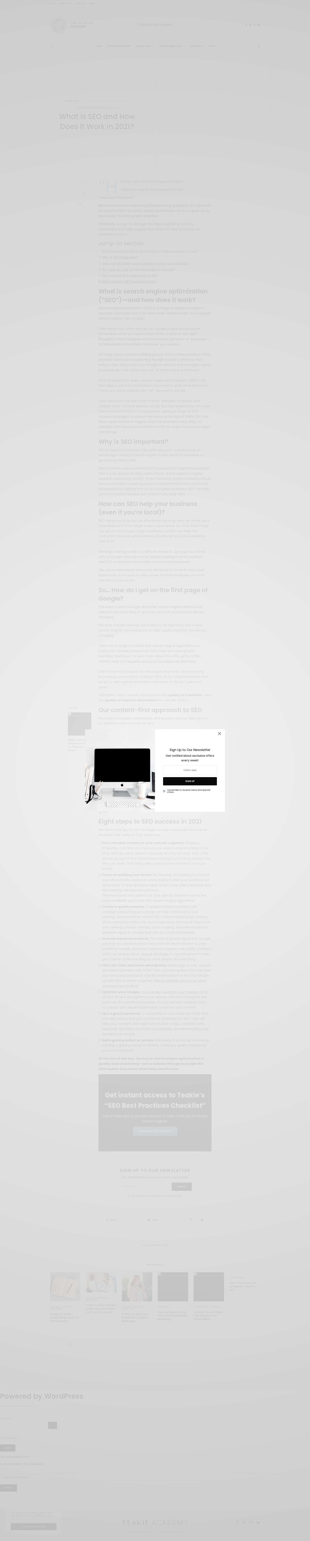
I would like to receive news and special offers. (188, 791)
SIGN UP (190, 781)
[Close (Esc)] (219, 735)
